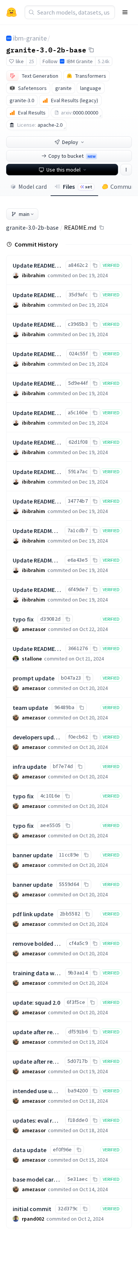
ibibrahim (33, 275)
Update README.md (39, 265)
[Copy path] (101, 227)
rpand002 (33, 1218)
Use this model (63, 169)
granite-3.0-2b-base (46, 49)
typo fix (23, 619)
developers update (38, 737)
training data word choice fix (52, 973)
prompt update (33, 678)
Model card (32, 186)
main (24, 214)
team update (30, 707)
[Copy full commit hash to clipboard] (95, 265)
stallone (32, 658)
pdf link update (33, 914)
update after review (39, 1032)
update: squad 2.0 (36, 1002)
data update (29, 1150)
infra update (29, 766)
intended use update (40, 1091)
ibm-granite (30, 38)
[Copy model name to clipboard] (91, 49)
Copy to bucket (71, 155)
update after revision (41, 1061)
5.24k (104, 61)
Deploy (70, 142)
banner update (33, 855)
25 (31, 61)
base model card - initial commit (56, 1179)
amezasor (34, 629)
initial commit (32, 1209)
